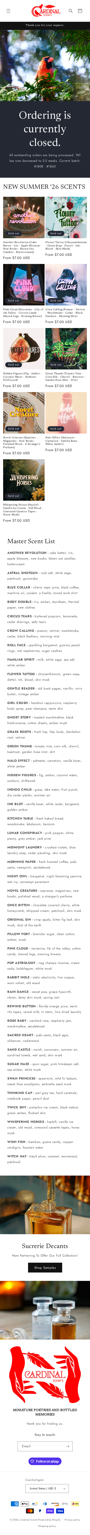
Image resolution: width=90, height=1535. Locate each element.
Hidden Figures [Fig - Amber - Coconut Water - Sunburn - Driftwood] (22, 376)
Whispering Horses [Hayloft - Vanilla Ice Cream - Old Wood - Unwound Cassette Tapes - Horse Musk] (23, 510)
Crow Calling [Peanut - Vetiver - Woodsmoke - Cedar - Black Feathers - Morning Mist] (65, 312)
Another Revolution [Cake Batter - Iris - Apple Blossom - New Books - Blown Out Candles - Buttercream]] (22, 247)
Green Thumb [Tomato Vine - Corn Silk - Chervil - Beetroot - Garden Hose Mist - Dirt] (65, 376)
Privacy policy (72, 1519)
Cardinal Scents (29, 1519)
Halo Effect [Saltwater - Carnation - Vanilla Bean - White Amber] (62, 440)
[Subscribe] (67, 1446)
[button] (8, 10)
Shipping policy (47, 1526)
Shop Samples (45, 1267)
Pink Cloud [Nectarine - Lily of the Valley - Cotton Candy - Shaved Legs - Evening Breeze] (23, 312)
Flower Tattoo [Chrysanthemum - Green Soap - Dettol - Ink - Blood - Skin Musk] (66, 245)
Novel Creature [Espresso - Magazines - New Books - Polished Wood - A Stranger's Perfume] (21, 442)
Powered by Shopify (49, 1519)
